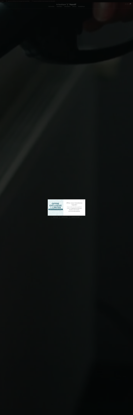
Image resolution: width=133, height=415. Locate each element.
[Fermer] (84, 201)
